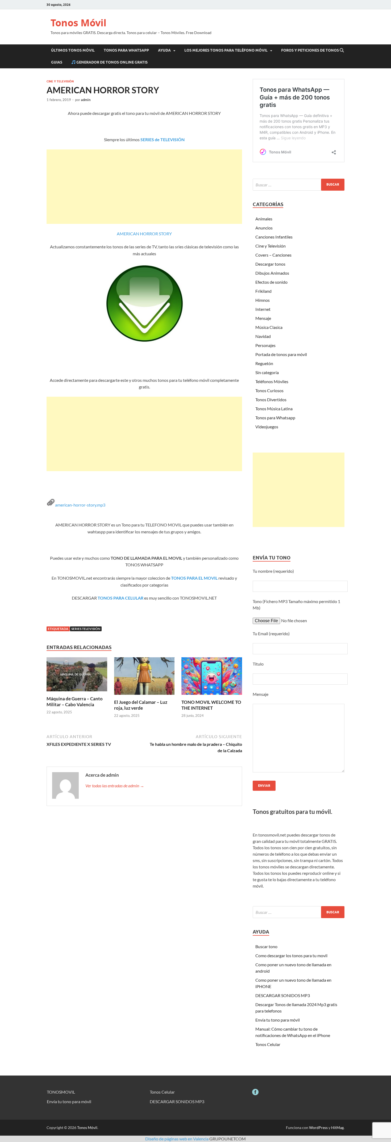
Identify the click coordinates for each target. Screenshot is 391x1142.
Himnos (262, 300)
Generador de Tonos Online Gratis (112, 62)
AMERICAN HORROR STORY (144, 233)
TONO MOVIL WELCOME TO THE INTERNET (211, 705)
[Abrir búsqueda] (342, 50)
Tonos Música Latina (274, 408)
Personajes (265, 345)
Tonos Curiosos (269, 390)
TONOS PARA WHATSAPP (126, 50)
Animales (263, 218)
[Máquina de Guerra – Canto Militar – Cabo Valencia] (77, 675)
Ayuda (164, 50)
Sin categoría (267, 372)
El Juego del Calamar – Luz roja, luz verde (140, 705)
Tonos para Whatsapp (275, 417)
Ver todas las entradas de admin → (114, 785)
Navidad (263, 336)
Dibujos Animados (272, 272)
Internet (263, 309)
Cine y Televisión (60, 81)
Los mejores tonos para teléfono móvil (226, 50)
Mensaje (263, 318)
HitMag (337, 1127)
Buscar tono (266, 946)
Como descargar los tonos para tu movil (291, 955)
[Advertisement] (144, 186)
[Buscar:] (298, 185)
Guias (56, 62)
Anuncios (264, 227)
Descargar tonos (270, 263)
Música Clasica (268, 327)
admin (85, 100)
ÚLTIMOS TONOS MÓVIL (73, 50)
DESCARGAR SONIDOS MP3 (282, 995)
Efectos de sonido (271, 282)
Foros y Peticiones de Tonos (310, 50)
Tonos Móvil (78, 22)
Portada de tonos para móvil (281, 354)
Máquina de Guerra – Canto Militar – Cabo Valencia (75, 701)
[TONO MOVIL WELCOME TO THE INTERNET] (211, 677)
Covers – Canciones (273, 254)
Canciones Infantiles (274, 236)
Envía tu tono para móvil (277, 1019)
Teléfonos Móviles (271, 381)
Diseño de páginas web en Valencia (177, 1138)
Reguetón (264, 363)
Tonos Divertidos (270, 399)
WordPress (318, 1127)
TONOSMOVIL (61, 1091)
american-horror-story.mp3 (80, 504)
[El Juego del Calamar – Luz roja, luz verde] (144, 677)
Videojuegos (266, 426)
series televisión (85, 629)
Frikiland (263, 291)
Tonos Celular (267, 1044)
